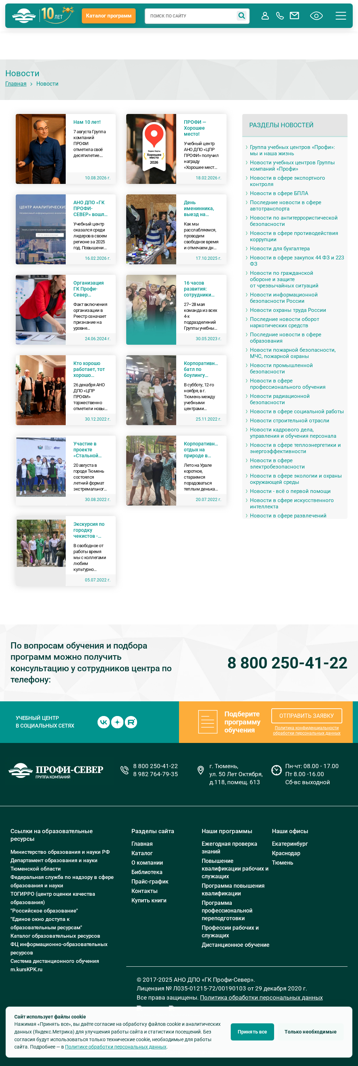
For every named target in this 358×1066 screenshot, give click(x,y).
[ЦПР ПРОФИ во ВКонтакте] (104, 721)
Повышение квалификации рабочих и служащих (235, 869)
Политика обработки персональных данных (261, 997)
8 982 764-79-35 (155, 774)
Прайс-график (150, 881)
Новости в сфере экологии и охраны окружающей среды (296, 479)
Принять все (252, 1032)
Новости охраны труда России (288, 310)
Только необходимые (311, 1032)
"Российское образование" (44, 911)
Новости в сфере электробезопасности (277, 463)
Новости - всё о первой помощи (290, 491)
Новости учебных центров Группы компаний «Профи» (292, 165)
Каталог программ (108, 16)
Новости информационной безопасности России (284, 298)
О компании (147, 862)
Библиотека (147, 872)
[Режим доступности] (316, 16)
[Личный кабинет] (265, 15)
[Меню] (341, 15)
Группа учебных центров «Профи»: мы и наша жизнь (292, 150)
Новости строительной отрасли (289, 420)
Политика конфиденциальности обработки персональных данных (307, 730)
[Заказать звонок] (280, 15)
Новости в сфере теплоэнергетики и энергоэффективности (295, 448)
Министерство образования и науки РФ (60, 852)
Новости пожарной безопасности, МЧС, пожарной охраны (293, 353)
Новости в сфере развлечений (288, 516)
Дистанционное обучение (236, 945)
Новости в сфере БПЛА (279, 193)
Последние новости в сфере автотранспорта (285, 205)
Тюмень (282, 862)
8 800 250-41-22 (287, 663)
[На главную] (24, 16)
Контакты (144, 891)
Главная (16, 83)
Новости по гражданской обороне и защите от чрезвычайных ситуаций (284, 279)
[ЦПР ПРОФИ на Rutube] (131, 721)
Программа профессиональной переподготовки (227, 911)
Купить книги (148, 900)
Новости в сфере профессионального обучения (287, 384)
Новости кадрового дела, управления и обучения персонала (293, 433)
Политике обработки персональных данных (115, 1047)
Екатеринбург (290, 843)
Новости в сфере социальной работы (297, 411)
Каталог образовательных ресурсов (55, 936)
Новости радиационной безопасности (280, 399)
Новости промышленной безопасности (281, 368)
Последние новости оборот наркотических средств (284, 322)
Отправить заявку (306, 716)
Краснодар (286, 853)
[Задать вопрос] (294, 15)
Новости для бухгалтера (280, 248)
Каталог (142, 853)
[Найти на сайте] (241, 16)
